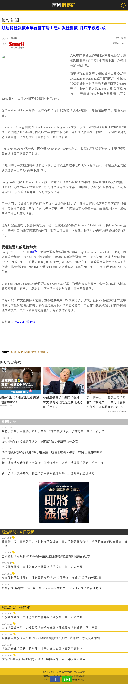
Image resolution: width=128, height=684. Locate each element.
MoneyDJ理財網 (25, 322)
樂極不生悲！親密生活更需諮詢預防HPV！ (19, 400)
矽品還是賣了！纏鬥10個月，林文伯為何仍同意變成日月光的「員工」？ (62, 402)
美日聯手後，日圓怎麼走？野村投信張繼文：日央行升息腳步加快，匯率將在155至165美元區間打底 (106, 402)
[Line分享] (68, 679)
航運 (13, 352)
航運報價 (43, 352)
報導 (34, 252)
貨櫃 (33, 352)
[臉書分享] (56, 679)
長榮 (20, 352)
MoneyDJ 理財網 (16, 47)
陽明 (27, 352)
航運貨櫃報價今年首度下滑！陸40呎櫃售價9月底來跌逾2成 (54, 28)
